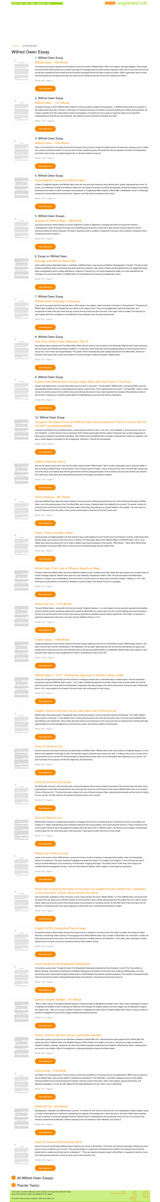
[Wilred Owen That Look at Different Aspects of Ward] (21, 579)
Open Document (45, 88)
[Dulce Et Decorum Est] (21, 757)
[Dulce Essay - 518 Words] (21, 1082)
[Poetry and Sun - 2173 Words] (21, 615)
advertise (145, 1193)
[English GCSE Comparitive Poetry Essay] (21, 939)
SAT (20, 3)
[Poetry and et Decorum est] (21, 864)
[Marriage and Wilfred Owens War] (21, 267)
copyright (133, 1197)
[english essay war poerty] (21, 472)
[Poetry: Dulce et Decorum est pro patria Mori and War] (21, 1046)
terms (135, 1195)
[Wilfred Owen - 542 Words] (21, 69)
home (123, 1191)
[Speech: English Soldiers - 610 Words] (21, 1010)
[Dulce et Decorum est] (21, 829)
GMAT (32, 3)
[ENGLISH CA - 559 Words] (21, 1117)
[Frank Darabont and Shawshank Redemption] (21, 975)
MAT (48, 3)
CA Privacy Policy (133, 1199)
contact (145, 1191)
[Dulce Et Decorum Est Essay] (21, 793)
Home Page (15, 46)
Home (15, 3)
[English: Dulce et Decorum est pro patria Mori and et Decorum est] (21, 722)
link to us (145, 1195)
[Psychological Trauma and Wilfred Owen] (21, 187)
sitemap (145, 1197)
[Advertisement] (80, 22)
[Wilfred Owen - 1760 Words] (21, 149)
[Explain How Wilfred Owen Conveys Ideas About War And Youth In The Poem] (21, 388)
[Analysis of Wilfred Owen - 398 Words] (21, 227)
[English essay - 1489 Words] (21, 650)
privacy (134, 1193)
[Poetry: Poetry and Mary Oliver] (21, 544)
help (135, 1191)
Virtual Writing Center (118, 1193)
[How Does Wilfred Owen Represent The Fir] (21, 348)
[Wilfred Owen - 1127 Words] (21, 109)
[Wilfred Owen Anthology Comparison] (21, 307)
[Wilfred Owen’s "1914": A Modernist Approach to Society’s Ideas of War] (21, 686)
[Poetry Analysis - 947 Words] (21, 508)
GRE (26, 3)
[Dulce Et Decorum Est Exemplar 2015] (21, 1153)
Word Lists (41, 3)
